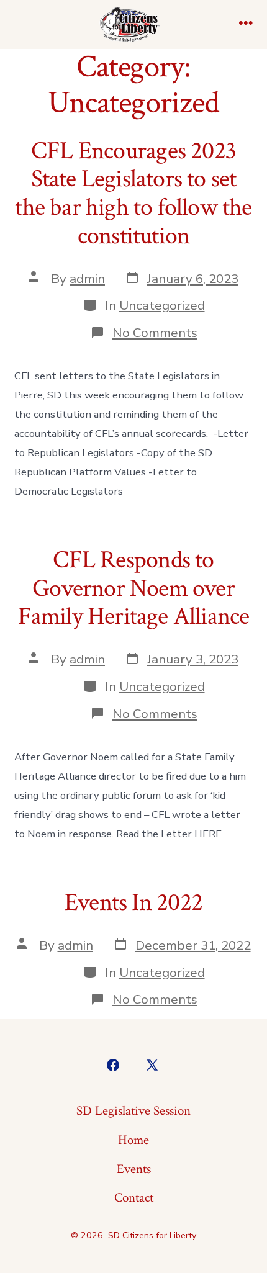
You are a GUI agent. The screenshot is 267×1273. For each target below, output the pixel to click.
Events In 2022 (133, 902)
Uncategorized (162, 305)
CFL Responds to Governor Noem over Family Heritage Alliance (134, 588)
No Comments (154, 332)
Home (133, 1139)
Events (134, 1169)
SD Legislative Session (133, 1110)
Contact (133, 1197)
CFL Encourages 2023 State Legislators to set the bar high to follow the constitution (133, 193)
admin (87, 278)
